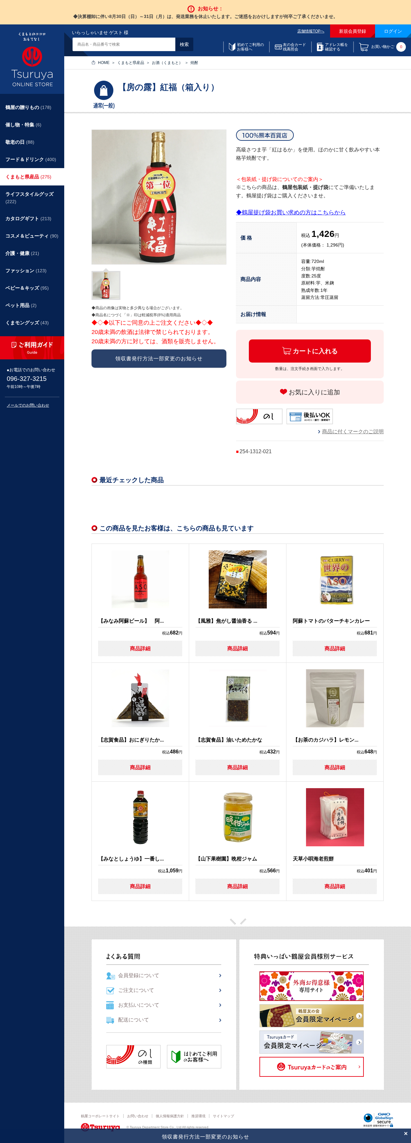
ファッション (26, 270)
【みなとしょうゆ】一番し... (131, 858)
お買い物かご (386, 47)
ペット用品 (21, 305)
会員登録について (138, 975)
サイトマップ (223, 1116)
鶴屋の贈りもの (28, 107)
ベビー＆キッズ (27, 288)
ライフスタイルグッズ (29, 197)
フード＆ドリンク (30, 159)
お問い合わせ (137, 1116)
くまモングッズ (27, 322)
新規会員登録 (352, 31)
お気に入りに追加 (314, 392)
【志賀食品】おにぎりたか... (131, 739)
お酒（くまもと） (167, 62)
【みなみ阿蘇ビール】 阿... (131, 621)
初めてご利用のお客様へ (250, 46)
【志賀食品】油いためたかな (229, 739)
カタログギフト (28, 218)
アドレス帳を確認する (336, 46)
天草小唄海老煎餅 (313, 858)
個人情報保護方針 (170, 1116)
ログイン (393, 31)
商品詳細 (140, 648)
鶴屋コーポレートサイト (100, 1116)
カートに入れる (315, 351)
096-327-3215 (27, 378)
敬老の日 (19, 142)
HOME (103, 62)
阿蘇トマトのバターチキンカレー (331, 621)
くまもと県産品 (130, 62)
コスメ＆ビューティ (31, 236)
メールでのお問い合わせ (28, 405)
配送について (133, 1019)
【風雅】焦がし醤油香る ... (226, 621)
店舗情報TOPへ (310, 31)
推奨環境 (198, 1116)
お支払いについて (138, 1005)
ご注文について (136, 990)
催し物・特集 (23, 124)
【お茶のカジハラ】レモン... (325, 739)
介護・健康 (22, 253)
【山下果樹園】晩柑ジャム (226, 858)
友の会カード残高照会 (294, 46)
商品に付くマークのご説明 (353, 431)
